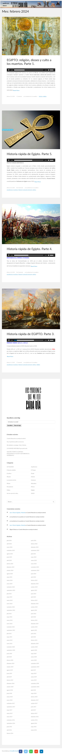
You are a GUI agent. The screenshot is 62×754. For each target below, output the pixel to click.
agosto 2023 (34, 590)
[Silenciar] (48, 70)
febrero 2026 (34, 543)
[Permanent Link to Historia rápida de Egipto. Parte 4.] (31, 224)
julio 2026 (9, 540)
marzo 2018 (10, 696)
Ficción (32, 473)
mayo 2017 (9, 710)
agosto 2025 (10, 553)
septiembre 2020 (11, 650)
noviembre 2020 (11, 647)
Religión (44, 96)
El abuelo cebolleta (11, 470)
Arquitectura (10, 190)
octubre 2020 (34, 647)
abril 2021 (33, 637)
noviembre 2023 (11, 587)
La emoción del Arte (27, 190)
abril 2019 (9, 677)
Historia (40, 96)
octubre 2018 (10, 686)
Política (34, 190)
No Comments (19, 187)
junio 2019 (9, 673)
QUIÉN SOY (6, 3)
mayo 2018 (33, 693)
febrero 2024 (34, 580)
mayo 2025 (33, 557)
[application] (31, 70)
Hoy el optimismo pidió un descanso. (15, 441)
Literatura (33, 480)
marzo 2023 (10, 600)
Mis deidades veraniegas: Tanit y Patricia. (16, 445)
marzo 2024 (10, 580)
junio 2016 (9, 726)
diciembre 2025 (35, 547)
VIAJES (32, 493)
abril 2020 (9, 657)
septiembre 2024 (35, 570)
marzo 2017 (10, 713)
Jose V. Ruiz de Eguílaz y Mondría (17, 512)
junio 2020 (9, 653)
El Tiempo (33, 470)
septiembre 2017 (11, 706)
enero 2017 (9, 716)
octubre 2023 (34, 587)
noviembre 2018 (35, 683)
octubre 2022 (34, 607)
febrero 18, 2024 (11, 272)
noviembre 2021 (11, 627)
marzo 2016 (34, 730)
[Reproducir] (9, 70)
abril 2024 (33, 577)
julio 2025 (33, 553)
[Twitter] (26, 751)
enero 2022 (9, 623)
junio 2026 (33, 540)
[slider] (52, 69)
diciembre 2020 (35, 643)
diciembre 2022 (35, 603)
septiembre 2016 (11, 723)
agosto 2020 (34, 650)
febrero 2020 (10, 660)
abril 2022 (33, 617)
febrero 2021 (34, 640)
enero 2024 (9, 583)
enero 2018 (9, 700)
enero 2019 (34, 680)
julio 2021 (9, 633)
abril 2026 (9, 543)
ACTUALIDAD (10, 466)
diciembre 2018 (10, 683)
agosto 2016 (34, 723)
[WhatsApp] (31, 751)
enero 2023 (9, 603)
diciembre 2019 (10, 663)
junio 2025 (9, 557)
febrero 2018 (34, 696)
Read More (16, 90)
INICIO (5, 5)
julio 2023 (9, 593)
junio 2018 (9, 693)
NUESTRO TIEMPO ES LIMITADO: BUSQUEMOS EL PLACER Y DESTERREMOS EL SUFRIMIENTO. (18, 453)
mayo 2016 (33, 726)
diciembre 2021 (35, 623)
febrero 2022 (34, 620)
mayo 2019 (33, 673)
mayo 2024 (9, 577)
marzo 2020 (34, 657)
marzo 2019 (34, 677)
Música (8, 483)
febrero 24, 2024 (11, 187)
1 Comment (19, 96)
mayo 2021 (9, 637)
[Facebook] (20, 751)
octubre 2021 (34, 627)
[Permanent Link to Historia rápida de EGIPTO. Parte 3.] (31, 309)
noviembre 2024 (35, 567)
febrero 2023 (34, 600)
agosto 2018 (10, 690)
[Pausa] (9, 340)
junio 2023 (33, 593)
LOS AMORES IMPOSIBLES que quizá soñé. (17, 448)
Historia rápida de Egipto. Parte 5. (29, 154)
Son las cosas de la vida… (13, 493)
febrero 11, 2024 (11, 362)
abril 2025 (9, 560)
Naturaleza (33, 483)
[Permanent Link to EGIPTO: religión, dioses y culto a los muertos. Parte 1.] (31, 36)
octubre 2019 (10, 667)
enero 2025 (34, 563)
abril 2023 (33, 597)
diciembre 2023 (35, 583)
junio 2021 (33, 633)
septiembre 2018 (35, 686)
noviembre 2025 (11, 550)
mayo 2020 (33, 653)
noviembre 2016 (11, 720)
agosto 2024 (10, 573)
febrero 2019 (10, 680)
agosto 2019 (10, 670)
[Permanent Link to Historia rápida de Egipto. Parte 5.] (31, 129)
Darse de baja (17, 425)
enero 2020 (34, 660)
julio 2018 (33, 690)
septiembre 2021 (11, 630)
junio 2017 (33, 706)
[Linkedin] (41, 751)
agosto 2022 (34, 610)
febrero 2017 (34, 713)
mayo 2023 (9, 597)
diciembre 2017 (35, 700)
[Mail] (36, 751)
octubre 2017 (34, 703)
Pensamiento (10, 486)
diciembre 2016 (34, 716)
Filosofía (9, 476)
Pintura (33, 486)
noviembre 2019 (35, 663)
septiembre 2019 (35, 667)
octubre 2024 (10, 570)
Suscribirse (10, 425)
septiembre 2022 (11, 610)
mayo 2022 (9, 617)
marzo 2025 (34, 560)
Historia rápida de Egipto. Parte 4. (29, 249)
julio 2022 (9, 613)
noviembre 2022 (11, 607)
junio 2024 (33, 573)
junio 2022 (33, 613)
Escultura (15, 190)
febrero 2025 (10, 563)
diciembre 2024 (10, 567)
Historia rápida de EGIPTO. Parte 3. (30, 334)
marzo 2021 (10, 640)
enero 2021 (9, 643)
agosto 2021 (34, 630)
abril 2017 (33, 710)
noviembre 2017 (11, 703)
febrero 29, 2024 (11, 96)
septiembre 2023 (11, 590)
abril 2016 (9, 730)
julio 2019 (33, 670)
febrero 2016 (10, 733)
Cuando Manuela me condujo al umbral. (16, 438)
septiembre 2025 (35, 550)
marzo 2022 (10, 620)
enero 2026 (9, 547)
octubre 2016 (34, 720)
